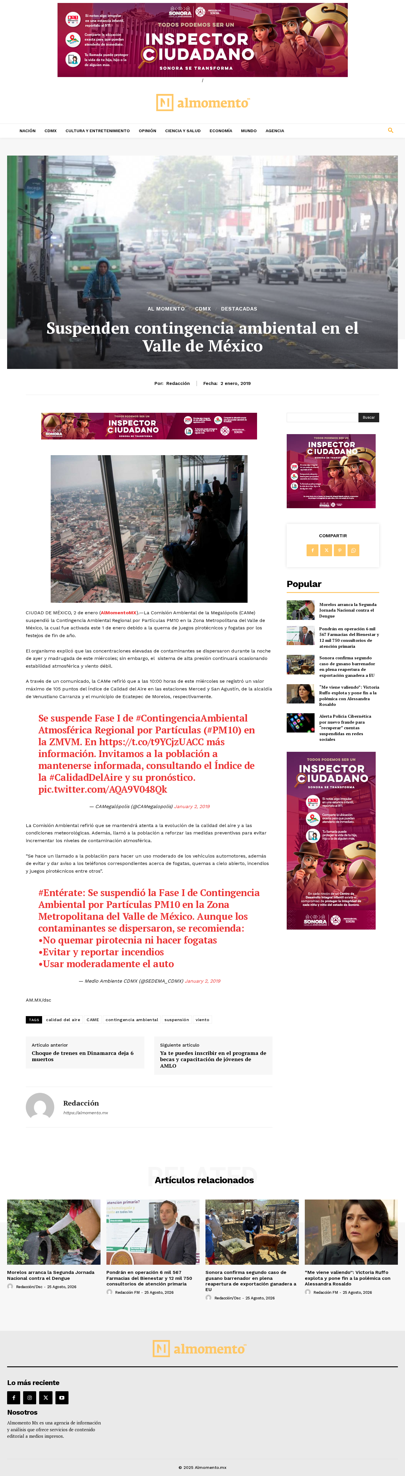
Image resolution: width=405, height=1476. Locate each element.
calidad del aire (63, 1019)
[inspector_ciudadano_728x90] (149, 437)
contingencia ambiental (132, 1019)
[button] (354, 131)
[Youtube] (61, 1397)
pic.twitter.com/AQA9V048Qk (102, 789)
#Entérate (60, 892)
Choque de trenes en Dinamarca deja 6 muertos (82, 1056)
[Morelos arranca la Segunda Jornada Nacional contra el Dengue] (300, 610)
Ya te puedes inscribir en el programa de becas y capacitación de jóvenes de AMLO (213, 1059)
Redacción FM (127, 1292)
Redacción (178, 383)
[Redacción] (40, 1107)
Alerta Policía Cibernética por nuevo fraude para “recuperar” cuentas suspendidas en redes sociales (345, 727)
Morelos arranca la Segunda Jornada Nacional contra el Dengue (348, 610)
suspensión (177, 1019)
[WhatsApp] (353, 550)
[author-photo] (11, 1286)
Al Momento (166, 308)
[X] (326, 550)
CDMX (203, 308)
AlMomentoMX (118, 612)
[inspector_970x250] (202, 40)
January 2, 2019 (192, 806)
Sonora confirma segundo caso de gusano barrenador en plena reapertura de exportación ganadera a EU (347, 666)
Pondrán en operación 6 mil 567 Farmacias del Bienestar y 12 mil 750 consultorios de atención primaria (349, 637)
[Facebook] (312, 550)
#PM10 (222, 730)
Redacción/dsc (29, 1287)
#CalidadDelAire (85, 777)
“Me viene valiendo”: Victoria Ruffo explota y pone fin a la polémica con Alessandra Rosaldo (349, 695)
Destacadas (239, 308)
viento (202, 1019)
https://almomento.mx (85, 1112)
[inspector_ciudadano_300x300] (331, 506)
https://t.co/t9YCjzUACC (151, 741)
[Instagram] (29, 1397)
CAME (93, 1019)
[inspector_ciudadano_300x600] (331, 927)
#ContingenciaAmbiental (192, 718)
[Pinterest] (340, 550)
